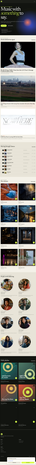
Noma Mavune (8, 160)
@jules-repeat (20, 331)
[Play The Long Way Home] (16, 400)
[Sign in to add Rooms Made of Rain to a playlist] (34, 163)
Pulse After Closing (3, 267)
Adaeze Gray (20, 203)
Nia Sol (8, 166)
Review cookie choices (10, 460)
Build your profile (10, 25)
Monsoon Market (9, 149)
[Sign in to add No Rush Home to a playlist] (34, 153)
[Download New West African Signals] (34, 386)
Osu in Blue (8, 168)
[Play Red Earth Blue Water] (16, 199)
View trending (33, 146)
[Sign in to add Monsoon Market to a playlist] (34, 150)
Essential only (14, 462)
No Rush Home (9, 153)
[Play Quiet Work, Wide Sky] (34, 378)
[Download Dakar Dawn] (33, 172)
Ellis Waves (2, 330)
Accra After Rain (25, 150)
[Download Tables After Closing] (16, 228)
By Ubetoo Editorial (21, 404)
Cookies (34, 456)
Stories (1, 444)
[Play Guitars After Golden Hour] (34, 422)
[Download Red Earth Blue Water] (16, 185)
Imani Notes (20, 312)
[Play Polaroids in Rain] (16, 221)
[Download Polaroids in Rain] (16, 206)
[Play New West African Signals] (34, 400)
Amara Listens (3, 312)
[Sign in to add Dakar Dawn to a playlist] (34, 172)
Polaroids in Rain (3, 224)
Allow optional (28, 462)
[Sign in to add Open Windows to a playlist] (34, 166)
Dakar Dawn (9, 172)
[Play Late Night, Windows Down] (16, 422)
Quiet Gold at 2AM (21, 202)
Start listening (4, 25)
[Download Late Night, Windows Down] (16, 407)
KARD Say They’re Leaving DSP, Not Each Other (12, 136)
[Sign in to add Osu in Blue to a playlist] (34, 169)
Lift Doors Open (9, 159)
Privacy (32, 456)
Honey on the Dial (9, 156)
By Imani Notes (2, 382)
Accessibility (2, 450)
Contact (2, 449)
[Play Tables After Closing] (16, 242)
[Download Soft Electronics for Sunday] (16, 364)
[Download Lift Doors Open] (33, 159)
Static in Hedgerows (21, 224)
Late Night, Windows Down (5, 425)
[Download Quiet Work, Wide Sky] (34, 364)
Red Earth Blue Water (4, 202)
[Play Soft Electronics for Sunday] (16, 378)
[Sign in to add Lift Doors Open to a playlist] (34, 159)
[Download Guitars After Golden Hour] (34, 407)
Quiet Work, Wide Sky (22, 381)
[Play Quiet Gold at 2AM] (34, 199)
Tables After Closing (4, 245)
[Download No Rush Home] (33, 153)
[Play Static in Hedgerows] (34, 221)
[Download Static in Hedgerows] (34, 206)
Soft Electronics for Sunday (5, 381)
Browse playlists (33, 360)
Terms (29, 456)
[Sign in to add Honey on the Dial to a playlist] (34, 156)
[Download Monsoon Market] (33, 150)
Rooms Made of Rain (10, 162)
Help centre (2, 448)
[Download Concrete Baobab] (34, 228)
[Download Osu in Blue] (33, 169)
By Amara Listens (3, 426)
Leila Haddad (3, 349)
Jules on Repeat (21, 330)
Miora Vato (2, 203)
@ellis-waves (2, 331)
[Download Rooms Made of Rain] (33, 163)
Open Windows (25, 156)
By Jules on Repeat (21, 426)
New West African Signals (22, 403)
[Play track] (3, 150)
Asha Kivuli (8, 163)
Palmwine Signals (25, 172)
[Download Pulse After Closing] (16, 250)
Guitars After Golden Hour (22, 425)
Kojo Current (8, 150)
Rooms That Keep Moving (26, 153)
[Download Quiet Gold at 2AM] (34, 185)
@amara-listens (3, 313)
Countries (2, 443)
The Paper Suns (2, 225)
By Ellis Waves (20, 382)
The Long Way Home (4, 403)
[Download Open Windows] (33, 166)
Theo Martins (20, 349)
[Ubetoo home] (17, 1)
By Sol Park (2, 404)
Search (1, 442)
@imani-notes (20, 313)
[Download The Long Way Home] (16, 386)
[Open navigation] (34, 1)
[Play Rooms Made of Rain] (34, 264)
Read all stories (33, 39)
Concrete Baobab (21, 245)
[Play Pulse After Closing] (16, 264)
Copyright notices (21, 442)
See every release (33, 181)
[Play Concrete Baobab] (34, 242)
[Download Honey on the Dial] (33, 156)
